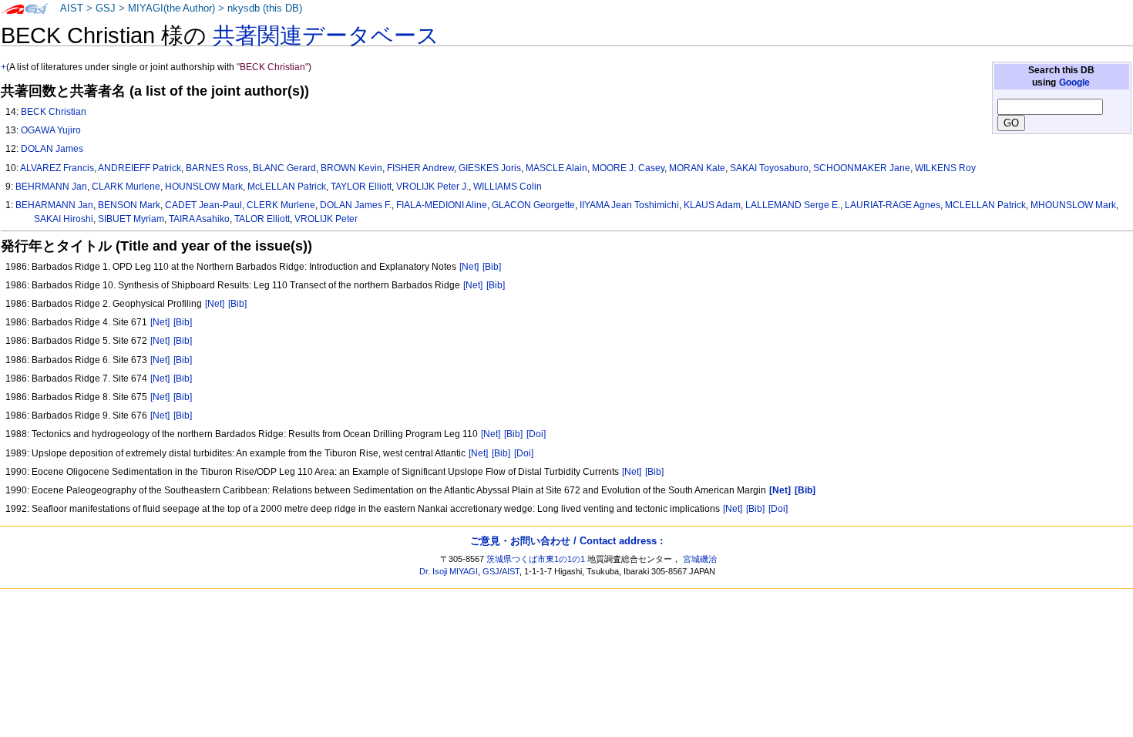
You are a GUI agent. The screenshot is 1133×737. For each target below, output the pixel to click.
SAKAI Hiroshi (63, 219)
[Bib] (491, 266)
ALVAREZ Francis (57, 168)
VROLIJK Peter (326, 219)
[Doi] (536, 434)
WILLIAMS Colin (507, 186)
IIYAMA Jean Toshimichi (629, 205)
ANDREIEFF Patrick (139, 168)
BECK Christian (53, 111)
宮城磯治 (700, 559)
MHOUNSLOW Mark (1073, 205)
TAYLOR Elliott (361, 186)
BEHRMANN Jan (51, 186)
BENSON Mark (129, 205)
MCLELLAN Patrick (985, 205)
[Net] (469, 266)
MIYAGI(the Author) (171, 8)
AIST (71, 8)
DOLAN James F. (356, 205)
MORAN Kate (697, 168)
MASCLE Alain (556, 168)
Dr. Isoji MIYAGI (448, 571)
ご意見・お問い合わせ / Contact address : (566, 541)
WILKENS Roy (945, 168)
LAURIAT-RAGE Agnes (892, 205)
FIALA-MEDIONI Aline (441, 205)
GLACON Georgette (533, 205)
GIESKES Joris (490, 168)
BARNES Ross (217, 168)
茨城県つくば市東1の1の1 (535, 559)
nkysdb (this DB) (264, 8)
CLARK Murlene (126, 186)
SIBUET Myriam (131, 219)
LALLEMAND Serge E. (792, 205)
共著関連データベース (326, 35)
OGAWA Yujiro (51, 130)
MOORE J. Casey (628, 168)
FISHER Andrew (420, 168)
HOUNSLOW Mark (204, 186)
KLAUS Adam (712, 205)
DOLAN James (52, 148)
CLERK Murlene (281, 205)
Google (1074, 82)
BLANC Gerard (284, 168)
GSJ (106, 8)
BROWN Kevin (351, 168)
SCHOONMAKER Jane (861, 168)
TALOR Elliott (262, 219)
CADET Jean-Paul (203, 205)
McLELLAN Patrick (286, 186)
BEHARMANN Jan (54, 205)
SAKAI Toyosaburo (769, 168)
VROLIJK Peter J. (432, 186)
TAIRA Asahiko (199, 219)
